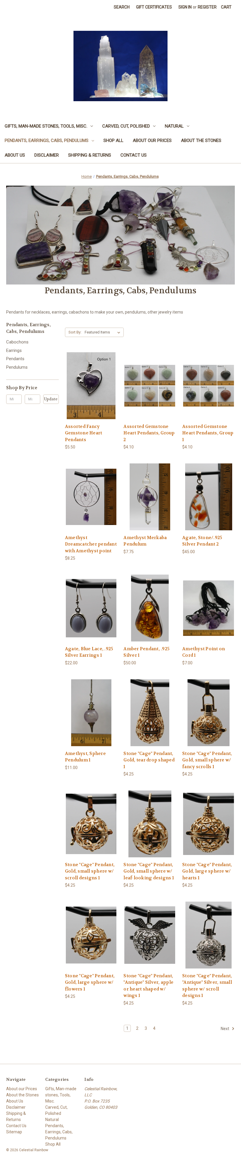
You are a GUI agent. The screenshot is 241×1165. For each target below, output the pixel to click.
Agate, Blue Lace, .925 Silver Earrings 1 (89, 652)
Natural (174, 126)
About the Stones (201, 140)
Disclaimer (46, 155)
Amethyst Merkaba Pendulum (145, 541)
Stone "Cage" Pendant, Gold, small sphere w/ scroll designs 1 (90, 871)
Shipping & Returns (89, 155)
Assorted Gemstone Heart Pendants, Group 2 (149, 433)
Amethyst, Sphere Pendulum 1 (85, 757)
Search (122, 7)
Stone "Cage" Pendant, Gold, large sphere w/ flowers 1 (90, 982)
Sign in (185, 7)
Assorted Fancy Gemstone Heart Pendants (83, 433)
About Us (15, 155)
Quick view (86, 380)
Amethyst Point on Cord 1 (203, 652)
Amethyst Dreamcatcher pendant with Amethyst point (91, 544)
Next (225, 1028)
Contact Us (133, 155)
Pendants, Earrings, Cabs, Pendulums (46, 140)
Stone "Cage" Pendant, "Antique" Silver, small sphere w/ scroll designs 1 (207, 986)
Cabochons (17, 342)
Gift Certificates (154, 7)
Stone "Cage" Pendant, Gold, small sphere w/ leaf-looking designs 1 (148, 871)
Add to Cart (91, 501)
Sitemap (14, 1132)
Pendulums (17, 367)
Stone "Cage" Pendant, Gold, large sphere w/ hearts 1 (207, 871)
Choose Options (91, 390)
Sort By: (74, 332)
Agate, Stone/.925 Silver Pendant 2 (202, 541)
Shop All (113, 140)
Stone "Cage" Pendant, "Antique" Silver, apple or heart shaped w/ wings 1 (148, 986)
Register (207, 7)
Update (51, 399)
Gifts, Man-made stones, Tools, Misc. (46, 126)
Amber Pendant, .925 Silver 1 (146, 652)
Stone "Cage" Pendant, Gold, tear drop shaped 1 (149, 760)
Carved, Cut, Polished (126, 126)
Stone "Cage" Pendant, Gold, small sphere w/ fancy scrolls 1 (207, 760)
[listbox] (103, 332)
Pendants (15, 358)
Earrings (14, 350)
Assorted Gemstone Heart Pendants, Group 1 (207, 433)
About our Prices (152, 140)
